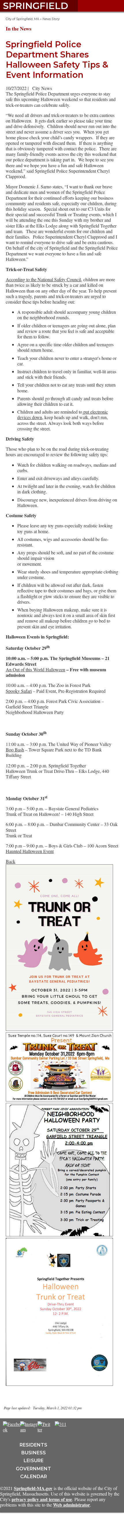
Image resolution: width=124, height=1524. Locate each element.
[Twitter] (43, 1429)
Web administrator (71, 1504)
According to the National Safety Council (43, 279)
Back (10, 861)
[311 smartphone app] (60, 1424)
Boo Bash (15, 749)
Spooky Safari (19, 691)
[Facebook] (11, 1429)
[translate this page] (78, 1427)
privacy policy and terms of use (42, 1499)
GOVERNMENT (33, 1468)
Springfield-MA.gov (33, 1488)
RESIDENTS (33, 1445)
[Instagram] (29, 1429)
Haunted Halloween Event (30, 851)
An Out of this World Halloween (35, 669)
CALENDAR (33, 1476)
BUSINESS (33, 1453)
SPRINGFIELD (35, 5)
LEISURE (34, 1460)
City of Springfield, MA (22, 19)
